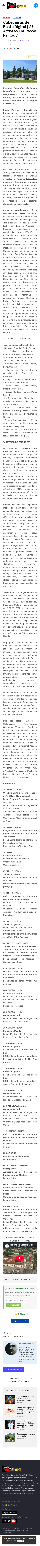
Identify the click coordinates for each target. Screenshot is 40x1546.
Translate (27, 1381)
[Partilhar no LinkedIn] (14, 49)
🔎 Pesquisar (13, 1305)
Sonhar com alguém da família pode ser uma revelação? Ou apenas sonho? (25, 1411)
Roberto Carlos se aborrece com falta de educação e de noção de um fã (25, 1424)
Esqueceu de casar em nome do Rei (26, 1435)
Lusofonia (17, 17)
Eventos (6, 17)
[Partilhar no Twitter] (8, 49)
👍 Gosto (31, 57)
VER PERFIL (23, 1361)
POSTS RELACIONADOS (19, 1280)
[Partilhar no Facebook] (4, 49)
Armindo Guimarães (26, 1343)
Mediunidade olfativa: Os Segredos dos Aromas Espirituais (25, 1398)
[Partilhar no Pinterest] (11, 49)
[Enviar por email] (18, 48)
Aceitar (20, 1541)
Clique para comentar (20, 1321)
